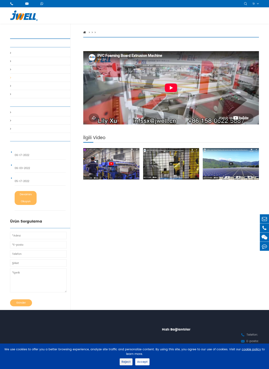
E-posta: (252, 341)
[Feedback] (264, 246)
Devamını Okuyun (26, 197)
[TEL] (264, 227)
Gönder (21, 303)
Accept (142, 361)
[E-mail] (264, 218)
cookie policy (251, 349)
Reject (126, 361)
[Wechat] (264, 237)
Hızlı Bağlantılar (176, 329)
